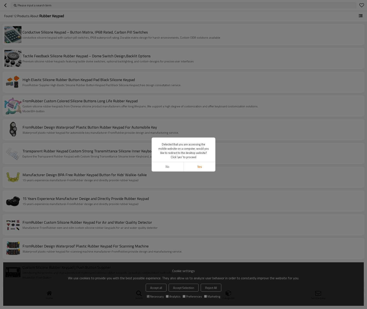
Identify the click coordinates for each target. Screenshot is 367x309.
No (167, 166)
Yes (199, 166)
